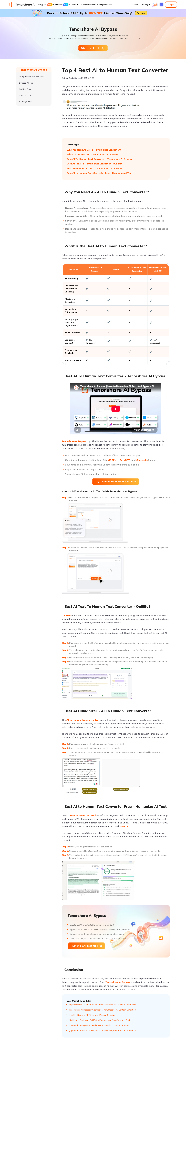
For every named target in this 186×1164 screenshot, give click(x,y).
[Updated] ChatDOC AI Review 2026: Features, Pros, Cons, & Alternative (102, 1030)
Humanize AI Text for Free (86, 945)
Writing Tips (25, 89)
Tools (133, 4)
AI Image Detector (104, 4)
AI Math (93, 4)
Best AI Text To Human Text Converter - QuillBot (94, 163)
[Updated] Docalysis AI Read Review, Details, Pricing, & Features (99, 1025)
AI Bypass (42, 4)
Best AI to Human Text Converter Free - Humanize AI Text (99, 173)
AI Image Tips (25, 101)
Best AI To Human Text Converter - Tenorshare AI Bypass (99, 159)
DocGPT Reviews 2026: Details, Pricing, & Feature (92, 1015)
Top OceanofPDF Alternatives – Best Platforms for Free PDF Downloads (102, 1004)
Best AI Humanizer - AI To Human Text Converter (95, 168)
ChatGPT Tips (26, 95)
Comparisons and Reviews (31, 76)
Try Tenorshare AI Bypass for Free (115, 481)
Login (171, 4)
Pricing (145, 4)
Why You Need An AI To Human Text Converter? (94, 149)
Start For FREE (90, 47)
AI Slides (84, 4)
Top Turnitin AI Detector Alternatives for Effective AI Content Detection (102, 1009)
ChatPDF (74, 4)
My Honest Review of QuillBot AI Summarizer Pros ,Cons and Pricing (100, 1020)
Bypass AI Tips (26, 82)
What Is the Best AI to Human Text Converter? (93, 154)
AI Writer (59, 4)
